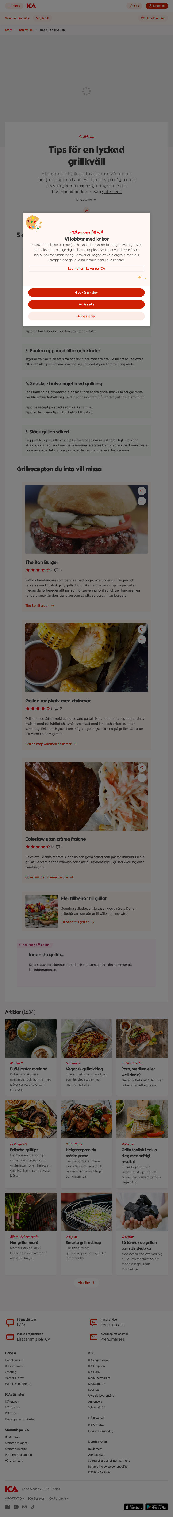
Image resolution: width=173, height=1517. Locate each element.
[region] (86, 269)
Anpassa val (86, 316)
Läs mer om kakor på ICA (86, 268)
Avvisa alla (87, 304)
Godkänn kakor (86, 292)
